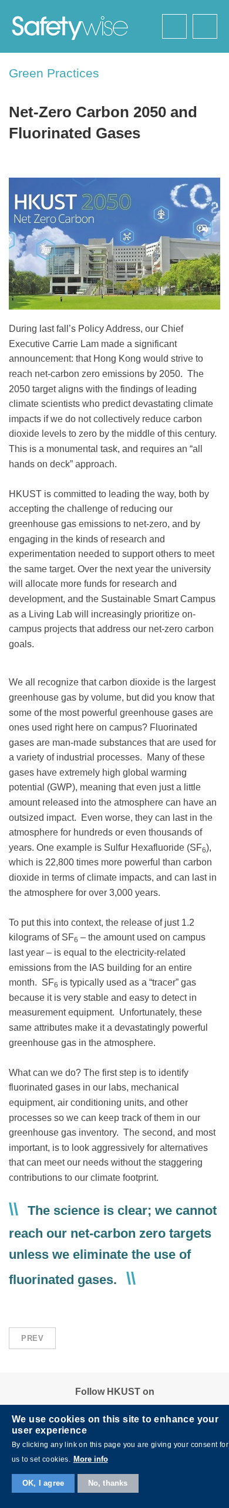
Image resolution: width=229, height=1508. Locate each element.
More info (90, 1459)
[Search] (174, 26)
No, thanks (108, 1483)
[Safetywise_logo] (70, 26)
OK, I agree (43, 1483)
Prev (32, 1338)
